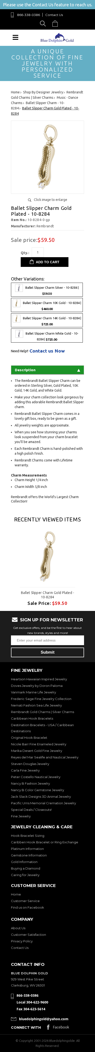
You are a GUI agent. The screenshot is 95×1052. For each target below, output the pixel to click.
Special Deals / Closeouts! (31, 810)
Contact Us (54, 15)
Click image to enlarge (50, 200)
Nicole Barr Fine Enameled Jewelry (38, 744)
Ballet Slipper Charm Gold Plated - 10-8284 (47, 595)
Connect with (26, 1027)
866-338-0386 (28, 15)
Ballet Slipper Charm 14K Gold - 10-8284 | (52, 321)
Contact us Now (47, 351)
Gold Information (24, 862)
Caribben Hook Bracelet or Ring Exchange (44, 842)
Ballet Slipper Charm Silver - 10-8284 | (52, 290)
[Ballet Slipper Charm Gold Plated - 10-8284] (47, 188)
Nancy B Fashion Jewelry (30, 783)
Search (44, 23)
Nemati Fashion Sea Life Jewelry (36, 705)
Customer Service (25, 901)
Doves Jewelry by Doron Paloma (37, 686)
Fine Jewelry (21, 816)
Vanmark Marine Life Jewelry (33, 692)
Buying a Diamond (25, 868)
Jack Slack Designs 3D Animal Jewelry (41, 796)
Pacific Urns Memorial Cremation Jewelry (43, 803)
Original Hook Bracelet (29, 738)
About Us (18, 928)
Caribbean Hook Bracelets (32, 718)
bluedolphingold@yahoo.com (43, 1019)
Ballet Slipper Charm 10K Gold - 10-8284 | (52, 306)
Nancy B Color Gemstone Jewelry (37, 790)
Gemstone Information (29, 855)
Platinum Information (27, 849)
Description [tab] (25, 370)
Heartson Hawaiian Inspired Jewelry (39, 679)
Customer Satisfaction (28, 935)
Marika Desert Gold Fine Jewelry (36, 751)
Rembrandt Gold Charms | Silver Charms (42, 712)
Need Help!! (19, 351)
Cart (56, 23)
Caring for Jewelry (25, 875)
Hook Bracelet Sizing (27, 836)
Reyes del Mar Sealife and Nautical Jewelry (44, 757)
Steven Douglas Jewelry (30, 764)
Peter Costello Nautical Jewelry (35, 777)
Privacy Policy (22, 941)
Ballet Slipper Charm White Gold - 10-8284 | (52, 336)
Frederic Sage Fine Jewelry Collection (41, 699)
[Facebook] (58, 1028)
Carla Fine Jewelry (25, 770)
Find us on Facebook (27, 907)
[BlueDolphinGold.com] (57, 41)
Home (16, 894)
